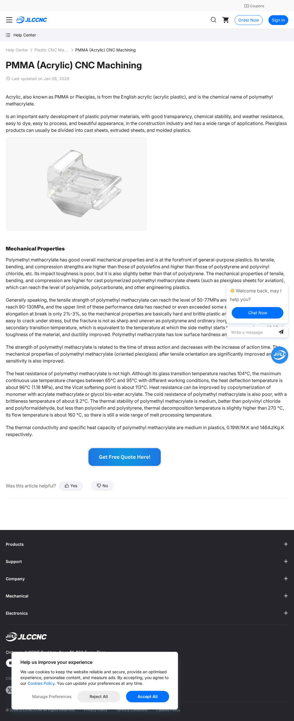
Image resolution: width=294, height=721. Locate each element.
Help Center (17, 49)
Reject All (99, 696)
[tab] (147, 544)
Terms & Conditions (132, 710)
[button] (147, 544)
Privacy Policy (95, 710)
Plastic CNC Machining (51, 49)
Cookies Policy (168, 710)
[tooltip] (257, 303)
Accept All (148, 696)
